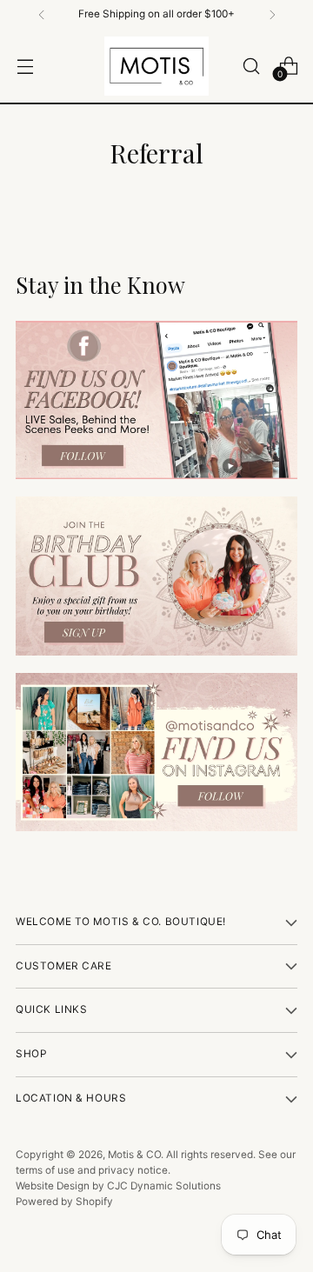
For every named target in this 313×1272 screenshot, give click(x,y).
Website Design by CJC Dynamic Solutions (118, 1186)
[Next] (272, 15)
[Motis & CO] (156, 66)
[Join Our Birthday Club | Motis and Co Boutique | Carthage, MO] (156, 575)
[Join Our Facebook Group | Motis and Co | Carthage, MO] (156, 400)
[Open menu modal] (25, 65)
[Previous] (42, 15)
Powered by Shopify (64, 1201)
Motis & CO (134, 1155)
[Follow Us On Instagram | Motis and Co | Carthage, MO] (156, 752)
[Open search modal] (251, 65)
